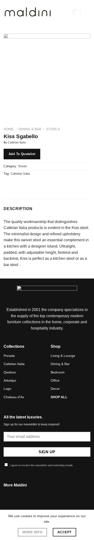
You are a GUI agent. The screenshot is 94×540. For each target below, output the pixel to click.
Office (55, 380)
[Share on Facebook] (17, 184)
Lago (7, 389)
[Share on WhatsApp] (8, 184)
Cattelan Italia (17, 142)
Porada (9, 356)
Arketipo (10, 380)
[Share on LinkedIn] (51, 184)
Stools (53, 129)
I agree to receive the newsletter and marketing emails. (41, 465)
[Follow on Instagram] (47, 505)
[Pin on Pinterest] (43, 184)
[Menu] (87, 12)
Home (9, 129)
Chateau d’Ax (14, 397)
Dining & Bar (30, 129)
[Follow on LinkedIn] (53, 505)
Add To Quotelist (22, 154)
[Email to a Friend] (34, 184)
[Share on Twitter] (25, 184)
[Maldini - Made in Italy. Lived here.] (28, 12)
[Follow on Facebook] (41, 505)
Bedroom (58, 372)
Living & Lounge (63, 356)
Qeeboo (10, 372)
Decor (55, 389)
